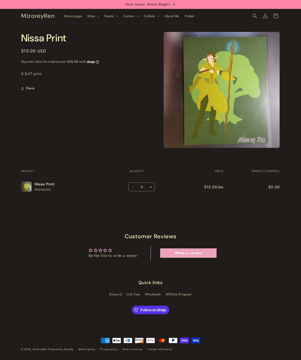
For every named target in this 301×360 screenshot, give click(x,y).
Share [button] (30, 88)
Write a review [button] (188, 253)
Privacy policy (109, 349)
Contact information (160, 349)
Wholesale (153, 294)
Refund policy (86, 349)
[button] (92, 16)
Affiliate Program (179, 294)
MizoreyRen (40, 349)
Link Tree (133, 294)
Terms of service (133, 349)
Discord (115, 294)
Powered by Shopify (60, 349)
